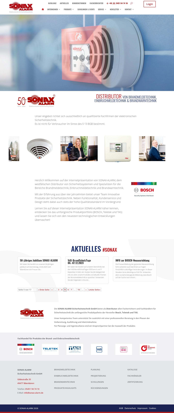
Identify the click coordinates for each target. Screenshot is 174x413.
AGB (121, 408)
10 (79, 289)
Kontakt (128, 9)
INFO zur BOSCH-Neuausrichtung (132, 260)
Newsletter (114, 9)
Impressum (142, 408)
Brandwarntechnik (64, 382)
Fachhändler (134, 376)
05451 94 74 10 (32, 389)
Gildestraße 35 (24, 379)
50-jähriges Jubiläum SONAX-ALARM (39, 260)
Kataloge (52, 3)
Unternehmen (52, 9)
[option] (28, 149)
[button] (7, 148)
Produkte (67, 9)
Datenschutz (130, 408)
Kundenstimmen (79, 3)
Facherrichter (96, 3)
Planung (95, 369)
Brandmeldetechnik (64, 369)
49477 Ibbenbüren (25, 383)
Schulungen (97, 382)
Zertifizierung (135, 382)
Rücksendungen (99, 388)
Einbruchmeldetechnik (66, 376)
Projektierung (98, 376)
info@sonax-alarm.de (33, 392)
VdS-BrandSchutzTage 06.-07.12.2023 (79, 261)
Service (101, 9)
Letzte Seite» (94, 289)
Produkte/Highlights (65, 388)
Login (149, 4)
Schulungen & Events (86, 9)
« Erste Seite (43, 289)
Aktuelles (64, 3)
